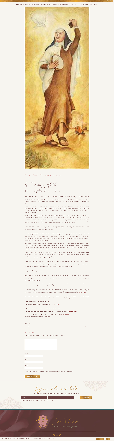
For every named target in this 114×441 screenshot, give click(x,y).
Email (27, 359)
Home (17, 4)
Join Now (86, 397)
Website (27, 365)
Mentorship (56, 4)
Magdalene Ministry (46, 4)
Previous (28, 327)
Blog (91, 4)
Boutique (85, 4)
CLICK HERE (82, 292)
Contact (95, 4)
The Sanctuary (35, 4)
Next (86, 327)
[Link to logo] (57, 421)
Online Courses (64, 4)
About (22, 4)
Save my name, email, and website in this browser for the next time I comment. (49, 371)
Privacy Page (50, 400)
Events (71, 4)
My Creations (78, 4)
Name (27, 353)
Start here (27, 4)
